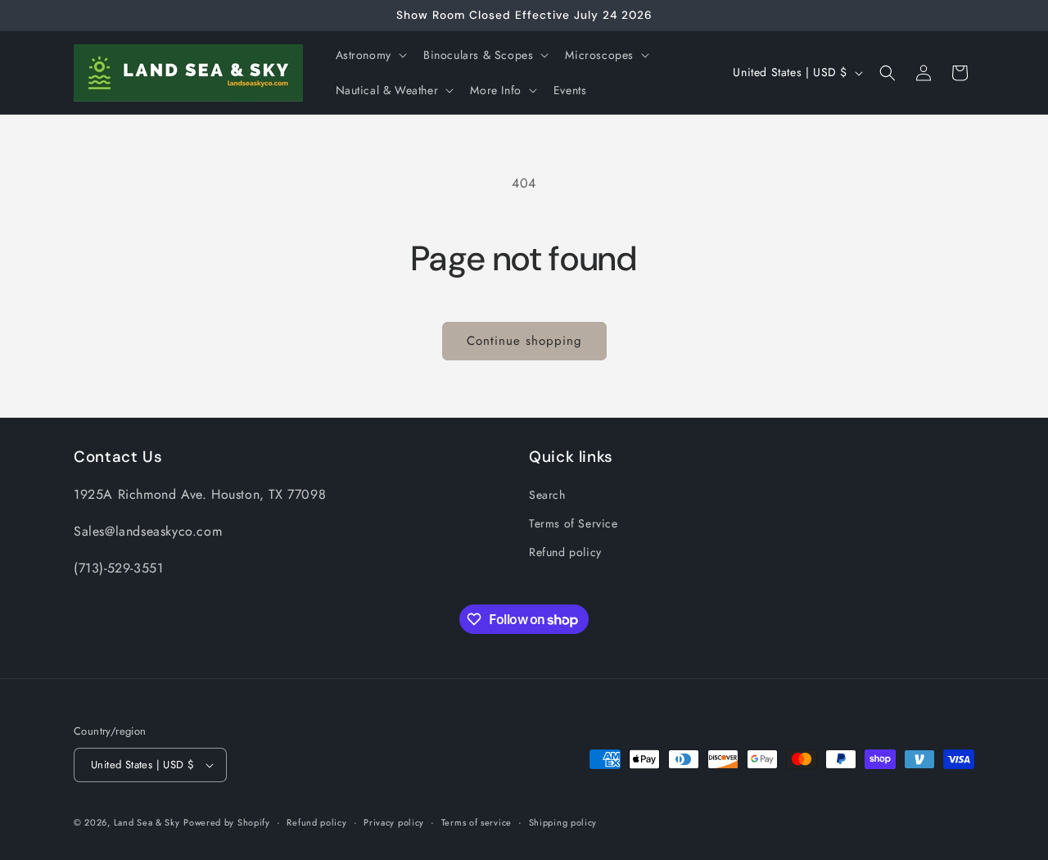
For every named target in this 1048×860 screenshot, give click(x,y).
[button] (369, 55)
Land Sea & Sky (147, 822)
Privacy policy (394, 822)
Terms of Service (573, 523)
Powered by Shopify (226, 822)
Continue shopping (524, 341)
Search (547, 495)
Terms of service (476, 822)
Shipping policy (563, 822)
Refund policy (565, 552)
